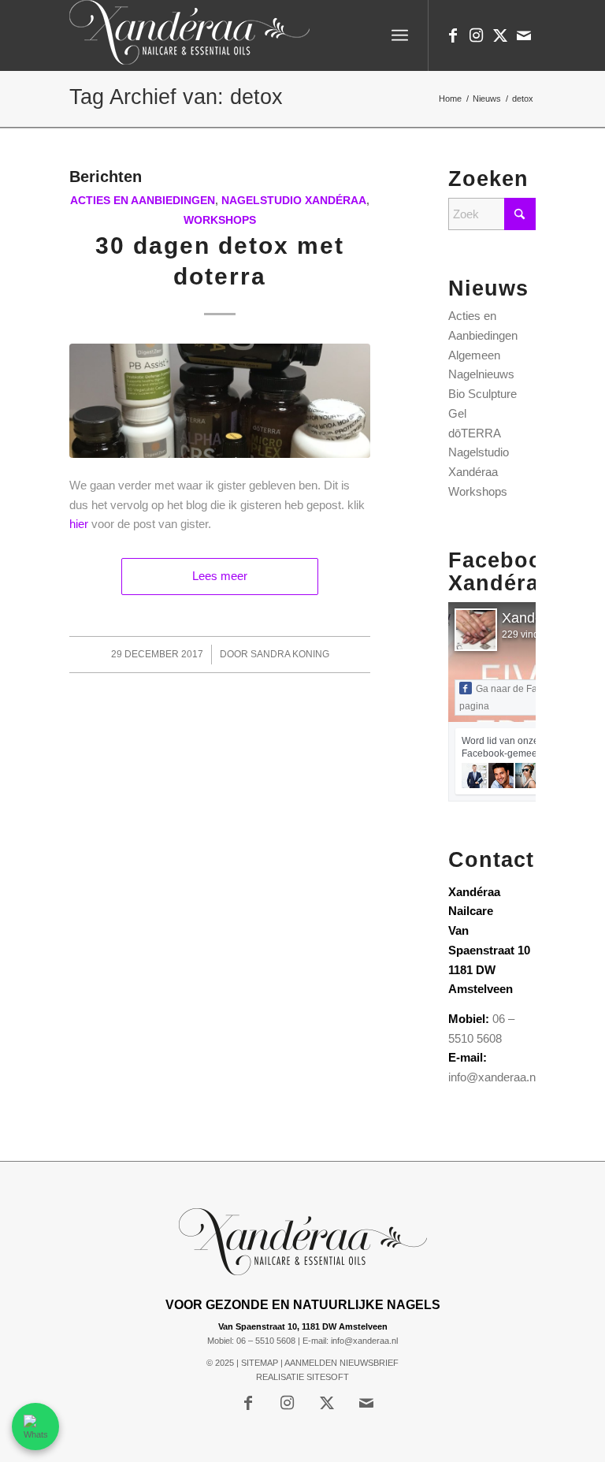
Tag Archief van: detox (176, 97)
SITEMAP (259, 1362)
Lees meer (219, 575)
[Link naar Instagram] (476, 35)
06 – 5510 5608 (265, 1340)
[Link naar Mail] (524, 35)
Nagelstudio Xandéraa (293, 200)
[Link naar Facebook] (453, 35)
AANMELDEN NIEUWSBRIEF (341, 1362)
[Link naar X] (500, 35)
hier (78, 523)
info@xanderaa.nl (493, 1077)
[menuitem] (400, 35)
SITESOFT (327, 1377)
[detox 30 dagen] (219, 401)
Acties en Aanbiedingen (142, 200)
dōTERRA (474, 433)
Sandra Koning (290, 654)
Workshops (220, 220)
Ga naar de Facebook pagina (514, 697)
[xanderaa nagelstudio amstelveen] (189, 35)
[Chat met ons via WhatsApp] (35, 1426)
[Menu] (400, 35)
